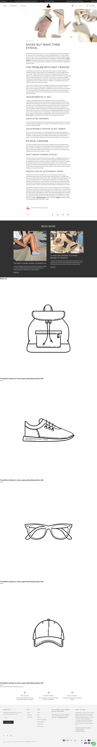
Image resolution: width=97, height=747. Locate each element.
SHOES (5, 5)
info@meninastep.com (62, 717)
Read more (16, 272)
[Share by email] (68, 214)
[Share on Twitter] (57, 214)
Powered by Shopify (30, 741)
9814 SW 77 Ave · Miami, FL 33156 (83, 727)
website (58, 197)
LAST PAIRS (23, 5)
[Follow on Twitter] (7, 735)
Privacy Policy (40, 726)
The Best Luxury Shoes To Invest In (30, 263)
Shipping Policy (40, 721)
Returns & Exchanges (42, 719)
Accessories (13, 5)
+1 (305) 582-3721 (79, 729)
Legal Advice (40, 724)
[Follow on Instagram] (10, 735)
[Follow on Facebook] (3, 735)
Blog (38, 714)
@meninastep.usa (41, 197)
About (38, 712)
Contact (39, 717)
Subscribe (8, 722)
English (81, 5)
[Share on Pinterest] (63, 214)
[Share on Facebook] (52, 214)
